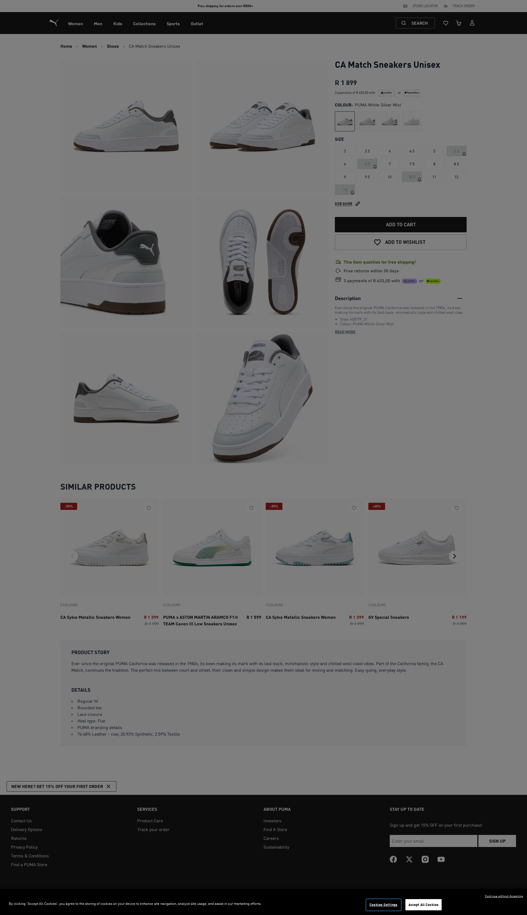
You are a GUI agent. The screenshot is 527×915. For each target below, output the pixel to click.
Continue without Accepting (504, 896)
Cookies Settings (383, 904)
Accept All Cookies (423, 904)
